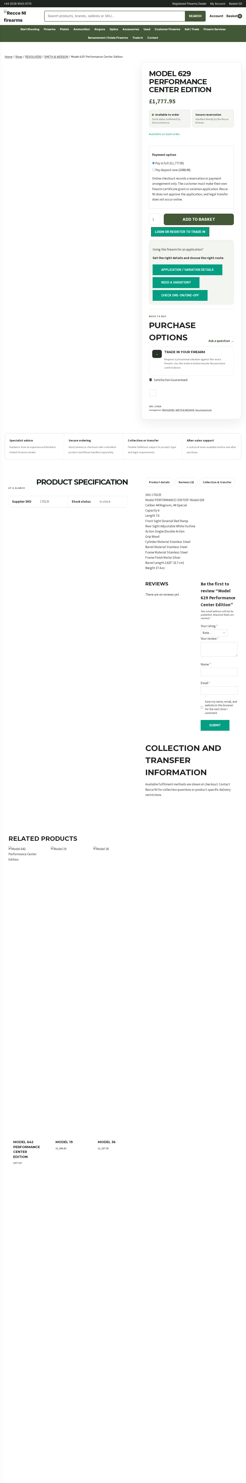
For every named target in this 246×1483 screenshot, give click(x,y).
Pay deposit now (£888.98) (173, 170)
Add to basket (199, 219)
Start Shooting (29, 29)
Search (195, 16)
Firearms (50, 29)
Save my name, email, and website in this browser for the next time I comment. (221, 707)
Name (206, 664)
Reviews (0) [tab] (186, 482)
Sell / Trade (192, 29)
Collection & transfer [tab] (217, 482)
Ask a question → (221, 341)
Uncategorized (203, 409)
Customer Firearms (167, 29)
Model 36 (107, 1142)
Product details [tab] (159, 482)
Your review (210, 638)
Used (147, 29)
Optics (114, 29)
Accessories (131, 29)
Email (205, 683)
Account (216, 16)
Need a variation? (176, 282)
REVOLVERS (168, 409)
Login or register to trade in (180, 231)
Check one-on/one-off (180, 295)
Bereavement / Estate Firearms (108, 37)
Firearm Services (215, 29)
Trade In (137, 37)
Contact (152, 37)
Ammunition (81, 29)
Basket (235, 3)
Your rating (209, 626)
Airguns (99, 29)
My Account (217, 3)
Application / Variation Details (187, 269)
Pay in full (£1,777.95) (169, 163)
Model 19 (64, 1142)
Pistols (64, 29)
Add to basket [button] (67, 1154)
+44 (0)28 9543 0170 (18, 3)
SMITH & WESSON (184, 409)
